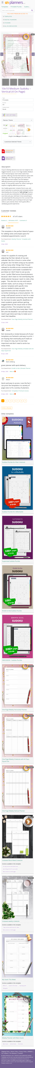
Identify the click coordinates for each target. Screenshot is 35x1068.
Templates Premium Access (20, 391)
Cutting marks (5, 107)
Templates (4, 7)
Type (3, 98)
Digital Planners (10, 19)
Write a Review (6, 408)
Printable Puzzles (16, 7)
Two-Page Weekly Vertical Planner (22, 319)
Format (4, 102)
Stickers (7, 23)
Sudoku (26, 7)
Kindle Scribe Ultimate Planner (21, 368)
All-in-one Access (10, 26)
